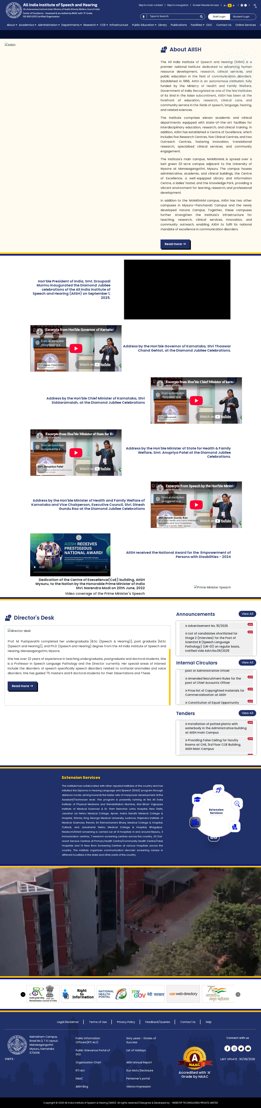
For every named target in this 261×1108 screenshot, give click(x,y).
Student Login (241, 16)
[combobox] (253, 6)
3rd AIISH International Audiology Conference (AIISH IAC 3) (211, 647)
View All (247, 614)
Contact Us (187, 1022)
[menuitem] (11, 25)
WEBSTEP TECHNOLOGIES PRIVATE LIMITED (195, 1102)
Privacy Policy (126, 1022)
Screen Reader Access (206, 5)
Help (209, 1022)
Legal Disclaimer (68, 1022)
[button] (11, 25)
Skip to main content (151, 5)
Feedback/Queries (157, 1022)
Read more (174, 244)
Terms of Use (98, 1022)
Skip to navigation (177, 5)
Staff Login (219, 16)
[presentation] (23, 994)
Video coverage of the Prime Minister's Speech (105, 593)
